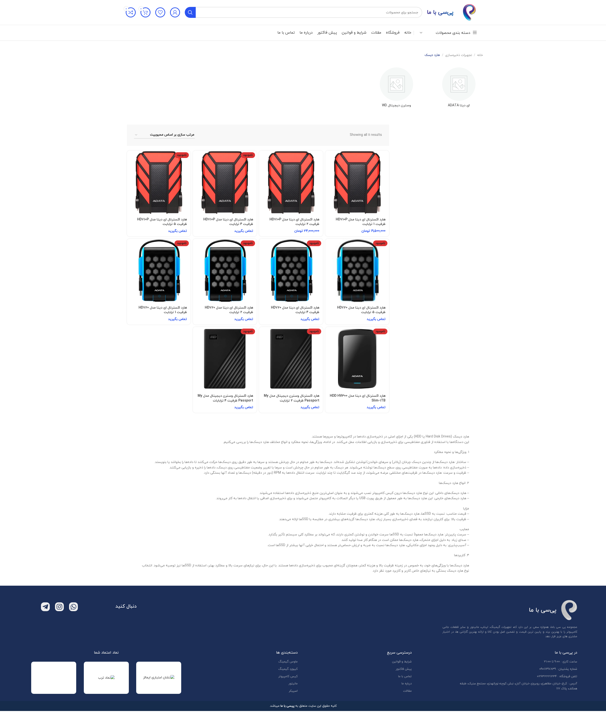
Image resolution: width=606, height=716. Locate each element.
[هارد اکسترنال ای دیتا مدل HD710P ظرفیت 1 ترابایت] (357, 182)
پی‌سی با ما (440, 12)
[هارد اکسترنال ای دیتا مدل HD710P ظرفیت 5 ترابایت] (159, 182)
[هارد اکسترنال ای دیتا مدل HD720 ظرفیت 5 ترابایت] (357, 271)
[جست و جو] (190, 12)
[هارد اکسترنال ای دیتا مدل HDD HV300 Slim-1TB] (357, 359)
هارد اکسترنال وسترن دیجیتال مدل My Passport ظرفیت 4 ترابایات (225, 398)
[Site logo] (469, 12)
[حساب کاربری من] (175, 12)
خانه (480, 55)
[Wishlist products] (160, 12)
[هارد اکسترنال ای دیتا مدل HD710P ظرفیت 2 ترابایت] (291, 182)
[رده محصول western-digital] (396, 88)
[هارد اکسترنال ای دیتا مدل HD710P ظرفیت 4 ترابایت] (225, 182)
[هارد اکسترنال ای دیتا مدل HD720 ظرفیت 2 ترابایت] (225, 271)
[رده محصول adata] (459, 88)
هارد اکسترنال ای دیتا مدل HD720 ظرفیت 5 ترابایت (361, 310)
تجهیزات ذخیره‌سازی (458, 55)
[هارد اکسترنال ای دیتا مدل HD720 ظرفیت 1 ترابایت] (159, 271)
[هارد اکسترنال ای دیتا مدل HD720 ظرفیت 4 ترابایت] (291, 271)
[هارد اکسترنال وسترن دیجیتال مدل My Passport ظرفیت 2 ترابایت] (291, 359)
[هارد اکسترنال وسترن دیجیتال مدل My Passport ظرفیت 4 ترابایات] (225, 359)
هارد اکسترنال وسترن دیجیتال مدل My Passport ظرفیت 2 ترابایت (291, 398)
